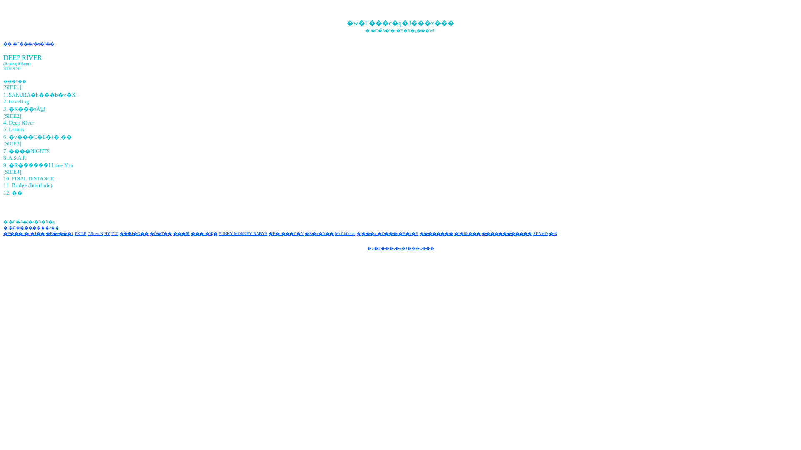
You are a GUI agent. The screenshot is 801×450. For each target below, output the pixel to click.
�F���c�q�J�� (24, 233)
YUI (114, 233)
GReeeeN (95, 233)
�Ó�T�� (161, 233)
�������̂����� (507, 233)
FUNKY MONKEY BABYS (243, 233)
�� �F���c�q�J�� (28, 44)
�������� (436, 233)
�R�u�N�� (319, 233)
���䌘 (181, 233)
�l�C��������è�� (31, 227)
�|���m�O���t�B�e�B (387, 233)
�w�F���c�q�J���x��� (400, 248)
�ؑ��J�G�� (134, 233)
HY (107, 233)
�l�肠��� (467, 233)
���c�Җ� (204, 233)
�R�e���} (59, 233)
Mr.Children (345, 233)
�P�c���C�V (286, 233)
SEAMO (540, 233)
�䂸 (553, 233)
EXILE (80, 233)
